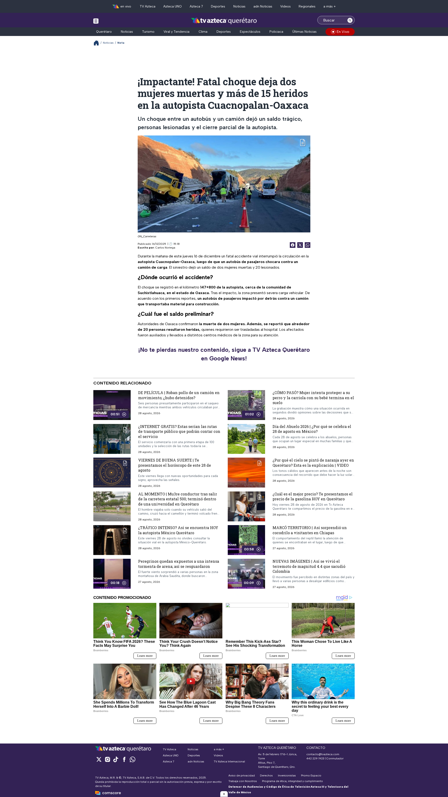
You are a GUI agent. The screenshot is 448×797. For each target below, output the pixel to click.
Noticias (239, 6)
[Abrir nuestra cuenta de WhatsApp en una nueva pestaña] (132, 759)
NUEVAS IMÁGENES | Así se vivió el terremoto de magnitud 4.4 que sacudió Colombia (309, 566)
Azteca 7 (196, 6)
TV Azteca (147, 6)
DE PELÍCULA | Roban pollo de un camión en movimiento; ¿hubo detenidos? (179, 395)
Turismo (148, 32)
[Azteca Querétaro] (224, 21)
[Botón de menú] (95, 21)
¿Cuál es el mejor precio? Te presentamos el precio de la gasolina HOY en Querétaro (313, 496)
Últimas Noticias (304, 32)
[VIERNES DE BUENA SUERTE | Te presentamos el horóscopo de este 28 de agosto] (112, 473)
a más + (329, 6)
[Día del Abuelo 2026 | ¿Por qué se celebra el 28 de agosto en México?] (246, 439)
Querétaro (104, 32)
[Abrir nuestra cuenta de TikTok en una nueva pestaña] (116, 759)
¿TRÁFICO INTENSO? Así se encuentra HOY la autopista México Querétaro (178, 530)
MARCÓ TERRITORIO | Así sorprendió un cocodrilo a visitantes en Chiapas (310, 530)
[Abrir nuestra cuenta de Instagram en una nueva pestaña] (107, 759)
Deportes (218, 6)
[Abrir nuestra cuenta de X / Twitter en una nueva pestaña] (99, 759)
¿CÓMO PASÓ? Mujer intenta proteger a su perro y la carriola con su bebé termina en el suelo (313, 397)
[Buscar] (350, 20)
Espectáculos (250, 32)
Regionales (307, 6)
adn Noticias (262, 6)
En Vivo (342, 31)
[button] (224, 794)
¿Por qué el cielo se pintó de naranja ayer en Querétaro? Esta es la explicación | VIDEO (313, 463)
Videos (285, 6)
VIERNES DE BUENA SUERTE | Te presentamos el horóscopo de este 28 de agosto (174, 465)
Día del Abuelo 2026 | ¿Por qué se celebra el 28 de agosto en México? (312, 429)
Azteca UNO (172, 6)
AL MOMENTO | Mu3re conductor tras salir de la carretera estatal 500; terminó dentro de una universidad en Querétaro (177, 498)
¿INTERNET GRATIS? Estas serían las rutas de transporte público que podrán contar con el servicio (179, 431)
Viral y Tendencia (176, 32)
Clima (203, 32)
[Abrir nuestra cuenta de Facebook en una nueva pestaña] (124, 759)
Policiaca (276, 32)
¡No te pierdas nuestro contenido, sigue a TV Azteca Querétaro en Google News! (224, 354)
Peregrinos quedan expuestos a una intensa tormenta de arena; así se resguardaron (178, 564)
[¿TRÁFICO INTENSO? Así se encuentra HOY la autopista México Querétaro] (112, 540)
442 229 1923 (315, 758)
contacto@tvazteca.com (322, 754)
